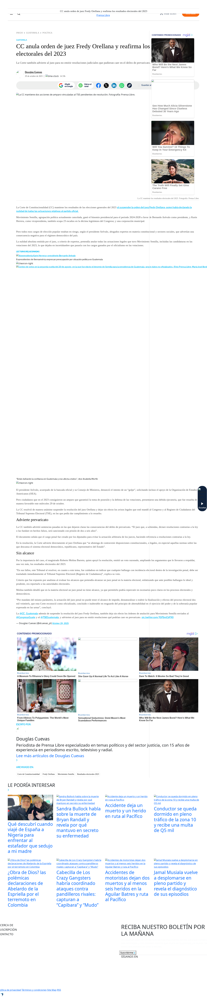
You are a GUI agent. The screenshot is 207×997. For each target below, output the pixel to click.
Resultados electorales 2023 (88, 774)
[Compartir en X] (106, 85)
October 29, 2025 (60, 623)
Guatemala (32, 33)
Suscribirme (127, 952)
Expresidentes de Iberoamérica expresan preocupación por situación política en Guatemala (59, 259)
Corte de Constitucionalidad (28, 774)
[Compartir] (121, 85)
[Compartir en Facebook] (98, 85)
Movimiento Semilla (66, 774)
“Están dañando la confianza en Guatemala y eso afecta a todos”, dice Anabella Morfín (57, 479)
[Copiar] (129, 85)
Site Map (51, 989)
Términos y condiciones (34, 989)
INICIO (19, 33)
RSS (59, 989)
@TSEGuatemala (50, 617)
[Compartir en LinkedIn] (114, 85)
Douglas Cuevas (33, 72)
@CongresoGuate (25, 617)
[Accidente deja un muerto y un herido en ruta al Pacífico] (128, 798)
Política (47, 33)
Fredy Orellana (49, 774)
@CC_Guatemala (29, 613)
